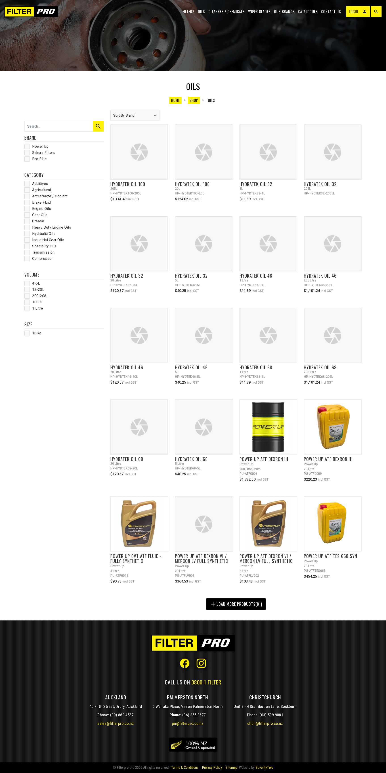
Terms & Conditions (184, 767)
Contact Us (331, 11)
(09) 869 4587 (122, 715)
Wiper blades (259, 11)
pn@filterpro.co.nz (187, 723)
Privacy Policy (212, 767)
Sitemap (231, 767)
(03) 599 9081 (271, 715)
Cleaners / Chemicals (226, 11)
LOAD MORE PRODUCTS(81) (236, 604)
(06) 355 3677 (194, 715)
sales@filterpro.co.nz (115, 723)
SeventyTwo (264, 767)
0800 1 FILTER (206, 682)
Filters (188, 11)
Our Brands (284, 11)
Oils (201, 11)
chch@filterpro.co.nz (265, 723)
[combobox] (134, 115)
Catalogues (308, 11)
